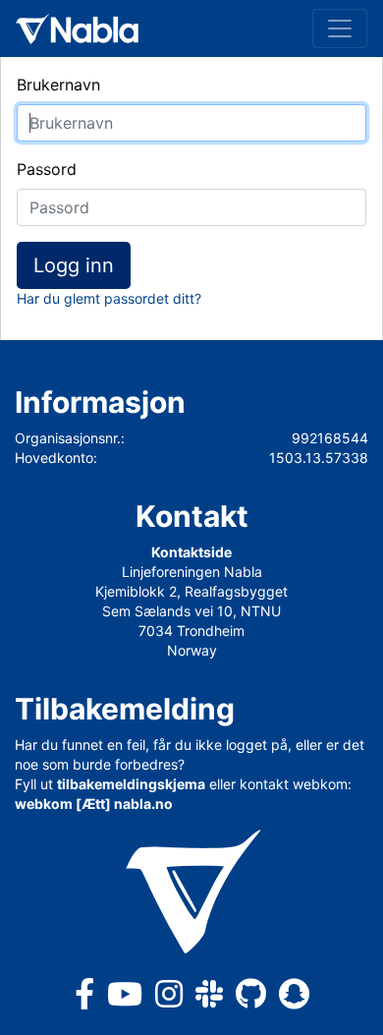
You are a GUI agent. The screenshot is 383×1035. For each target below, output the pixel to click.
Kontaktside (191, 552)
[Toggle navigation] (339, 28)
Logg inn (73, 265)
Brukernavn (58, 84)
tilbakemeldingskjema (131, 784)
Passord (47, 169)
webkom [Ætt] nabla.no (94, 803)
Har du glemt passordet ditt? (109, 298)
